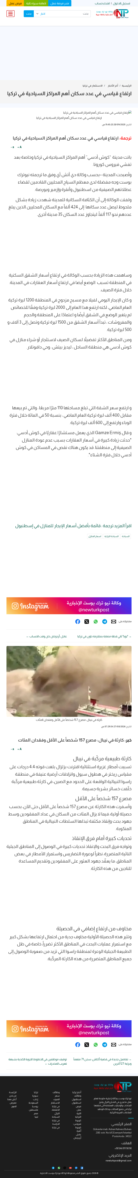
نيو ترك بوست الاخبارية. (50, 1173)
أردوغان (77, 1138)
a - (12, 147)
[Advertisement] (69, 53)
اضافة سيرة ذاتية (36, 3)
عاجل (78, 1134)
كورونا (78, 1120)
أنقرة (79, 1131)
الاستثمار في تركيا (93, 85)
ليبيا (36, 1116)
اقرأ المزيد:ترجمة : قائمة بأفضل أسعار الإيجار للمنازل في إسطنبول (73, 525)
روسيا (35, 1106)
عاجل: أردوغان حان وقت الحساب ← (46, 636)
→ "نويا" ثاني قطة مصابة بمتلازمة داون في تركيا (104, 636)
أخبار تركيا (76, 1092)
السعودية (33, 1102)
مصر (36, 1113)
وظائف (56, 1092)
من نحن (13, 1095)
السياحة (126, 536)
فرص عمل (15, 3)
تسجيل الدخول (121, 3)
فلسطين (33, 1109)
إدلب (35, 1099)
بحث (28, 13)
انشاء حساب (102, 3)
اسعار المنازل (94, 536)
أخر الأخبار (113, 85)
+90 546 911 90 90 (123, 1148)
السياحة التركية (111, 536)
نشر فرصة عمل (59, 3)
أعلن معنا (12, 1099)
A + (19, 147)
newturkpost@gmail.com (119, 1160)
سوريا (35, 1095)
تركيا (36, 1092)
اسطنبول (76, 1102)
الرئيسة (13, 1092)
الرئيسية (127, 85)
